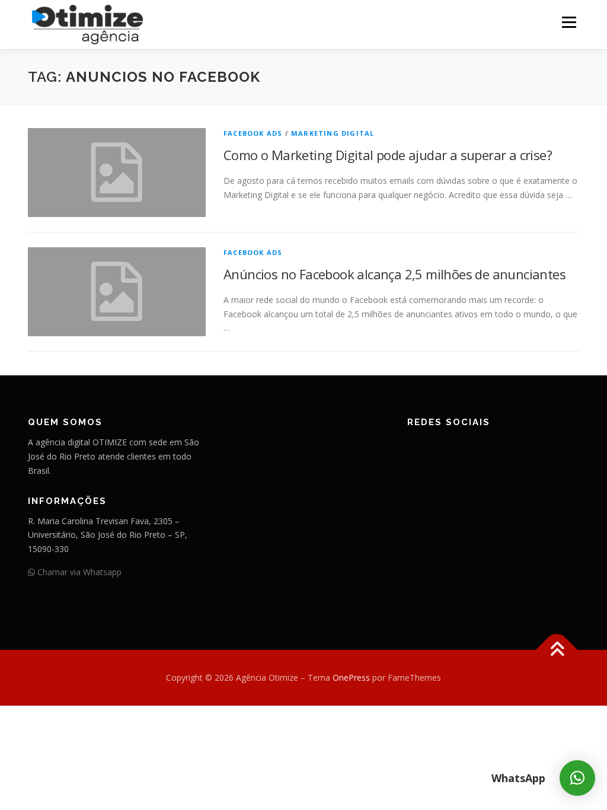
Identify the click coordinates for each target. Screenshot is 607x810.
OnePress (351, 677)
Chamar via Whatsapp (78, 572)
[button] (577, 778)
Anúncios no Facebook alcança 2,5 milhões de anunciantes (394, 274)
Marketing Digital (332, 133)
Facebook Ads (252, 133)
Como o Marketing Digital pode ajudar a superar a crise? (387, 155)
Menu (568, 22)
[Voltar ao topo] (557, 650)
